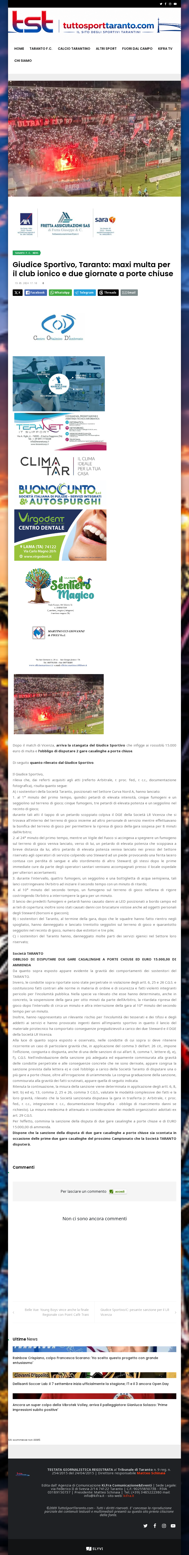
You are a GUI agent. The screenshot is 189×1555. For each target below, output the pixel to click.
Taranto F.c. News (26, 253)
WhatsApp (62, 292)
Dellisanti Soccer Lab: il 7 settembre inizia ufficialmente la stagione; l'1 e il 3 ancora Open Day (91, 1384)
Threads (110, 292)
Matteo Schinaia (151, 1473)
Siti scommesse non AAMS (24, 1440)
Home (19, 48)
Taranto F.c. (41, 48)
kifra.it (128, 1495)
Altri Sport (106, 48)
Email (131, 292)
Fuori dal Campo (137, 48)
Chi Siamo (23, 60)
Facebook (37, 292)
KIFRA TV (165, 48)
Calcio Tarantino (74, 48)
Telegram (87, 292)
